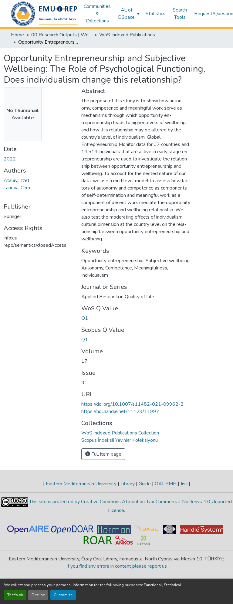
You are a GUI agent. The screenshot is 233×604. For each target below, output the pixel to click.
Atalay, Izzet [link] (16, 180)
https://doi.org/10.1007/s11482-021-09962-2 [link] (132, 404)
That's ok (15, 595)
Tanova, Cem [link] (17, 187)
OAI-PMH (166, 483)
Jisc (184, 483)
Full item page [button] (105, 454)
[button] (44, 14)
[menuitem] (128, 13)
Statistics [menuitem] (155, 13)
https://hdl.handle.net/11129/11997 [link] (120, 411)
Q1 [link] (84, 318)
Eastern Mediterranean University (81, 483)
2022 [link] (10, 159)
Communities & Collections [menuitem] (97, 13)
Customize (63, 595)
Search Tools (180, 14)
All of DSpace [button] (126, 14)
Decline (38, 595)
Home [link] (17, 34)
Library (127, 483)
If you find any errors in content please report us (116, 566)
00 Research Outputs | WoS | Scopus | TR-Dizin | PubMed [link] (61, 34)
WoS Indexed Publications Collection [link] (129, 34)
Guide (144, 483)
